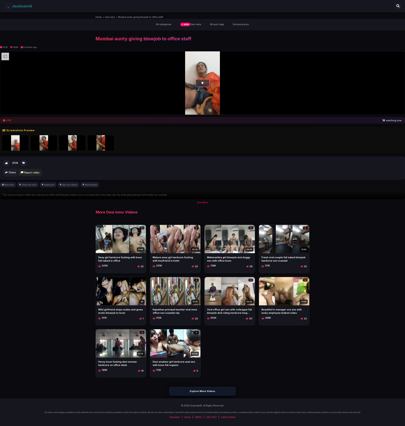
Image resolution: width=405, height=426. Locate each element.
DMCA (198, 417)
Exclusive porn (241, 24)
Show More (202, 202)
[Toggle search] (398, 6)
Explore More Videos (202, 391)
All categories (163, 24)
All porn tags (217, 24)
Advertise (175, 417)
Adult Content (228, 417)
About (187, 417)
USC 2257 (211, 417)
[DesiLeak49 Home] (18, 6)
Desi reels (191, 24)
